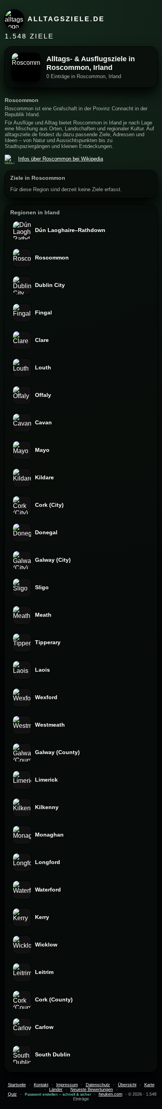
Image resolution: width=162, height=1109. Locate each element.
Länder (56, 1089)
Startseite (17, 1084)
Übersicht (127, 1084)
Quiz (12, 1094)
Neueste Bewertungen (91, 1089)
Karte (149, 1084)
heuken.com (110, 1094)
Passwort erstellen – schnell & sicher (58, 1094)
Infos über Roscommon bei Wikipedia (60, 159)
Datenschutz (98, 1084)
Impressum (67, 1084)
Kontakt (41, 1084)
